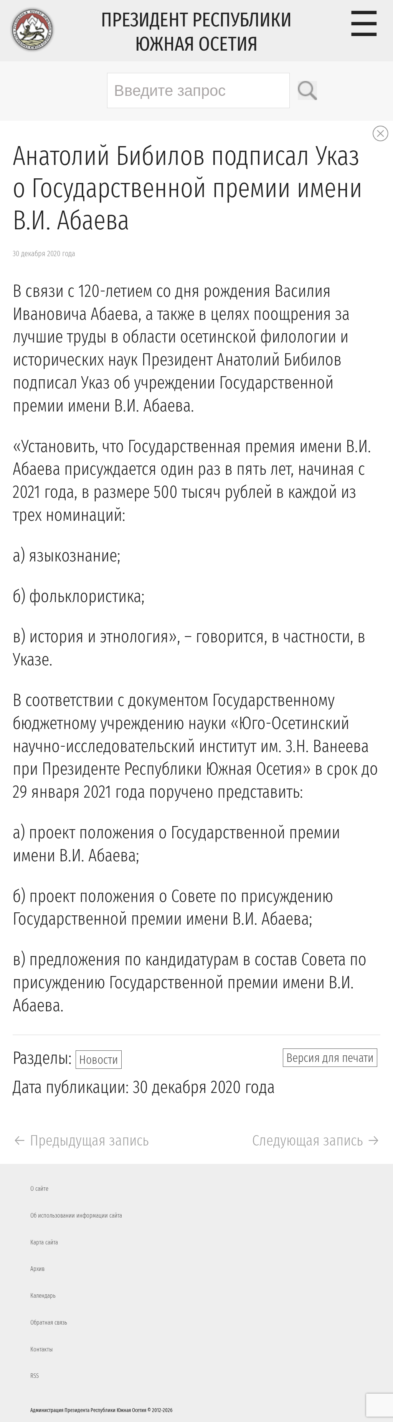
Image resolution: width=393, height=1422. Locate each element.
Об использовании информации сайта (76, 1215)
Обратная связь (48, 1322)
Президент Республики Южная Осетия (196, 32)
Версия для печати (330, 1057)
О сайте (39, 1188)
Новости (98, 1059)
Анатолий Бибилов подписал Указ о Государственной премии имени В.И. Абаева (187, 188)
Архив (37, 1268)
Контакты (41, 1349)
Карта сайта (44, 1242)
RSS (34, 1375)
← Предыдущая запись (81, 1140)
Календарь (43, 1295)
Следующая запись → (316, 1140)
